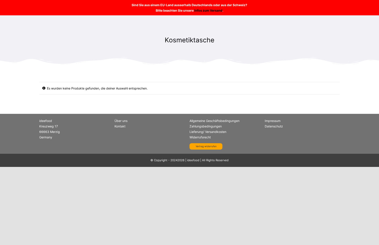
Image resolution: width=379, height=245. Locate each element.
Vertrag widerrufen (206, 146)
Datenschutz (274, 126)
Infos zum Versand (208, 10)
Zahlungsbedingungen (206, 126)
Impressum (273, 121)
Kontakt (119, 126)
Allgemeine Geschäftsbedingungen (215, 121)
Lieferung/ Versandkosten (208, 132)
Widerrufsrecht (200, 137)
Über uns (120, 121)
